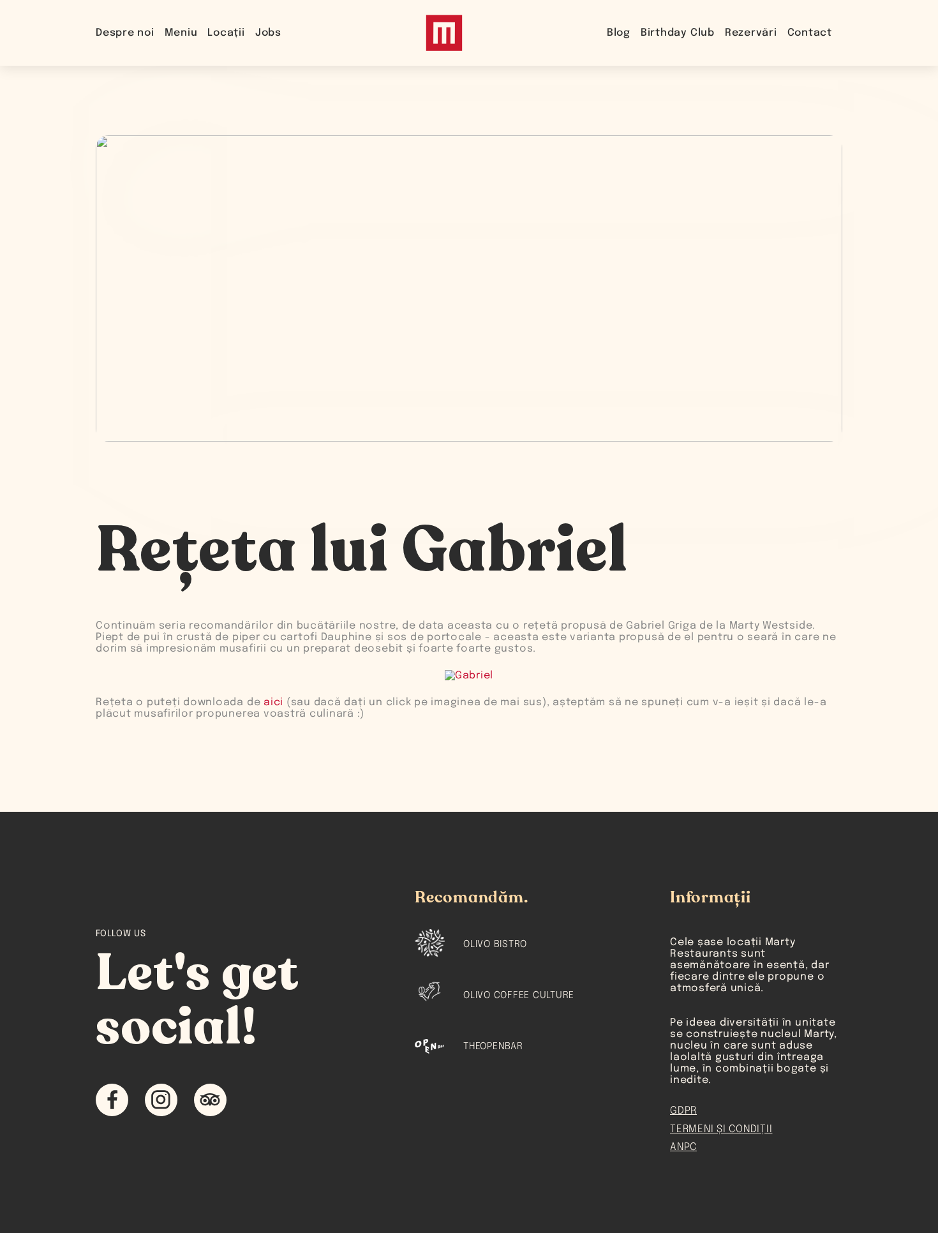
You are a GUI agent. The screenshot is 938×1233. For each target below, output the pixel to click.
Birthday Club (678, 32)
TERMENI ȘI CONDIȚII (721, 1129)
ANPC (683, 1147)
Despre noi (125, 32)
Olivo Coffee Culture (518, 995)
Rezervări (751, 32)
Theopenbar (493, 1047)
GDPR (683, 1110)
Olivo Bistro (495, 944)
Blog (618, 32)
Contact (809, 32)
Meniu (181, 32)
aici (273, 702)
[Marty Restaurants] (444, 32)
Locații (225, 32)
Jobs (268, 32)
